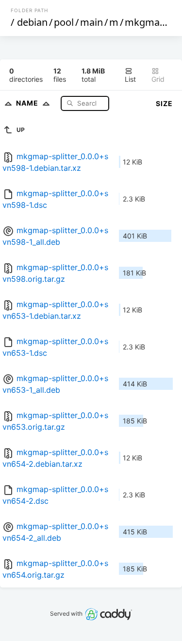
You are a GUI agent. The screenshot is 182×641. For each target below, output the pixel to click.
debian (32, 22)
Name (28, 103)
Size (164, 103)
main (91, 22)
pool (64, 22)
